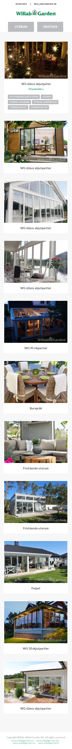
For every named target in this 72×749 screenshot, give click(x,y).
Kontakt (21, 4)
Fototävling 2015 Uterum (23, 97)
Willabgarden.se (45, 4)
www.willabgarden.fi (48, 743)
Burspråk (36, 408)
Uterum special (18, 107)
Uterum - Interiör (19, 102)
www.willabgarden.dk (47, 740)
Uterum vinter (39, 107)
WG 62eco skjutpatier (36, 84)
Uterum (21, 26)
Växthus (50, 26)
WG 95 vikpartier (35, 348)
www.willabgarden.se (22, 740)
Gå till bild (65, 123)
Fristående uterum (36, 468)
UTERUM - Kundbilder (45, 102)
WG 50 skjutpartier (36, 648)
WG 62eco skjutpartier (35, 168)
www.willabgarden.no (24, 743)
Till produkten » (36, 89)
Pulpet (35, 588)
